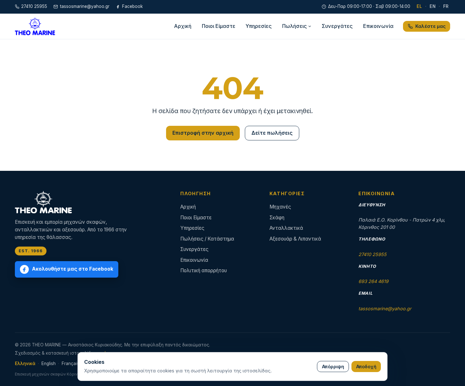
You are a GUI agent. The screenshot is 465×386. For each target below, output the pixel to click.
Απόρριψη (333, 366)
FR (446, 6)
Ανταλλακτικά (286, 228)
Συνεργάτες (337, 26)
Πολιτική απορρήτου (203, 270)
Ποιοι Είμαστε (218, 26)
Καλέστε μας (430, 26)
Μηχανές (280, 207)
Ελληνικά (25, 363)
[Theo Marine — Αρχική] (35, 26)
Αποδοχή (366, 366)
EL (419, 6)
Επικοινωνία (378, 26)
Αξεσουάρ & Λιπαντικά (295, 239)
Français (70, 363)
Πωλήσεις (294, 26)
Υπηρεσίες (258, 26)
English (48, 363)
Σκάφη (277, 218)
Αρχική (182, 26)
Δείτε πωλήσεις (272, 133)
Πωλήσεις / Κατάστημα (207, 239)
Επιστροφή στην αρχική (202, 133)
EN (433, 6)
